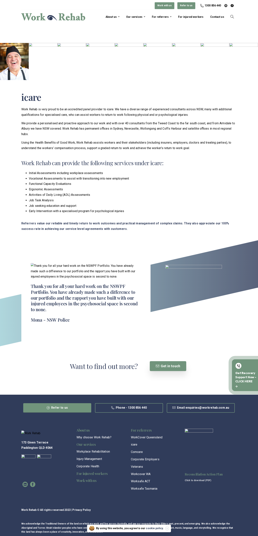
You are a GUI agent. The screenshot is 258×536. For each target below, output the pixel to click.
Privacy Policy (81, 509)
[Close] (167, 528)
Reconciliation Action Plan (204, 474)
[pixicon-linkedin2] (25, 484)
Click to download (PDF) (198, 480)
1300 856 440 (213, 5)
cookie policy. (155, 528)
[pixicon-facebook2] (32, 484)
